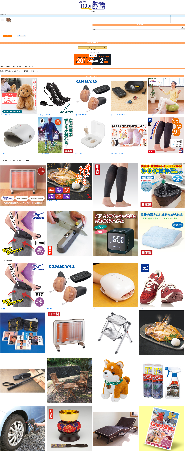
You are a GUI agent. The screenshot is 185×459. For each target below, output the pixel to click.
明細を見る (94, 29)
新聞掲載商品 (3, 308)
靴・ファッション (142, 308)
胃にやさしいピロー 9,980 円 (142, 257)
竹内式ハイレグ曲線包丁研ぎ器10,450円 (51, 257)
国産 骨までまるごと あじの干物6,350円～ (52, 201)
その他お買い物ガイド (3, 14)
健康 (94, 308)
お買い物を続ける (22, 35)
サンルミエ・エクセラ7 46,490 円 (4, 209)
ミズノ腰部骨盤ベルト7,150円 (4, 257)
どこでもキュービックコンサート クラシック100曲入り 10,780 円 (101, 257)
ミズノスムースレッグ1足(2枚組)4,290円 (98, 209)
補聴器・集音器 (49, 308)
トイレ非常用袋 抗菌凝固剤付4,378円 (143, 209)
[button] (92, 48)
